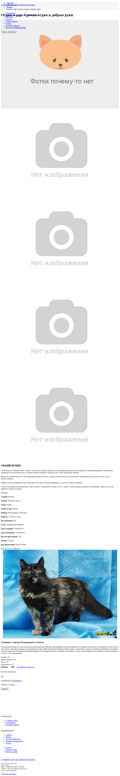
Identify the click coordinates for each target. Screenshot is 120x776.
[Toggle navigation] (2, 9)
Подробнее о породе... (26, 667)
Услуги (36, 15)
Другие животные (25, 15)
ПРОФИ (9, 17)
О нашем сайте (12, 720)
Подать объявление (9, 32)
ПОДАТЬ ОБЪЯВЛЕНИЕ (16, 28)
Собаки (9, 15)
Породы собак (11, 750)
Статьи (8, 24)
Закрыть (5, 689)
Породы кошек (11, 752)
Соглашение (10, 723)
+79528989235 (16, 681)
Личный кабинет (12, 26)
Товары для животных (15, 741)
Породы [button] (9, 19)
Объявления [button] (10, 13)
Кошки (15, 15)
